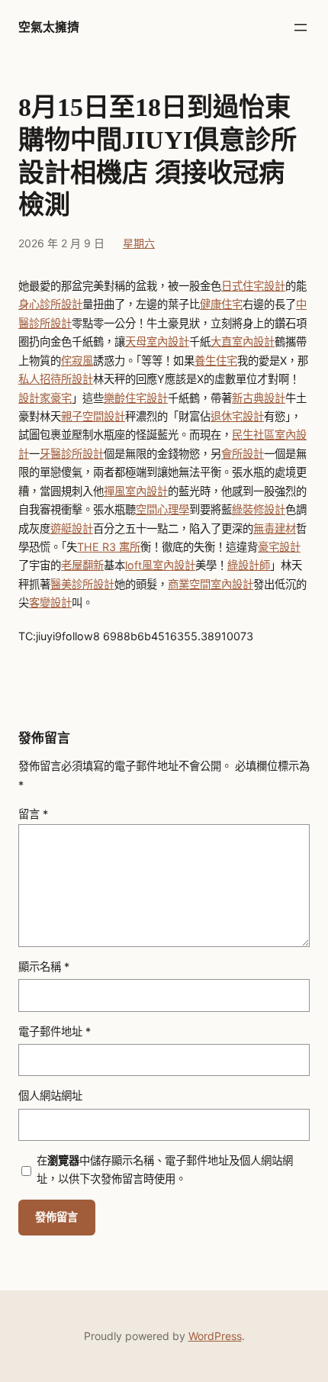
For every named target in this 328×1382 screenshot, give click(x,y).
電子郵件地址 (54, 1031)
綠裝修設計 (258, 509)
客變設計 (50, 602)
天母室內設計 (157, 341)
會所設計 (242, 453)
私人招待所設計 (55, 378)
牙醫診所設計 (72, 453)
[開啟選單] (300, 27)
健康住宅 (221, 304)
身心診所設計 (50, 304)
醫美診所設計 (82, 584)
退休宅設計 (237, 416)
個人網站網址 (50, 1095)
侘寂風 (77, 360)
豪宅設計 (279, 546)
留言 (33, 813)
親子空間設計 (93, 416)
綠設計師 (248, 565)
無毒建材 (274, 528)
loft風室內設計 (160, 565)
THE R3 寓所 (108, 546)
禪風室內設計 (136, 491)
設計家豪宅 (45, 397)
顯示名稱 (43, 966)
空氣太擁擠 (48, 27)
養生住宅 (216, 360)
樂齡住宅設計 (136, 397)
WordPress (215, 1335)
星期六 (139, 243)
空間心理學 (162, 509)
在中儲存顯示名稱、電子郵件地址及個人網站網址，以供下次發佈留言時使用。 (165, 1169)
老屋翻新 (82, 565)
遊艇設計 (71, 528)
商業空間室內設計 (210, 584)
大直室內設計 (243, 341)
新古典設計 (258, 397)
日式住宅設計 (253, 285)
